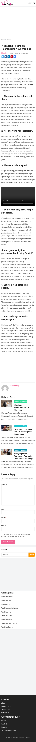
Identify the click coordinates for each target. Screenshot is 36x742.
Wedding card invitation (9, 608)
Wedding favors (6, 612)
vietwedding (14, 386)
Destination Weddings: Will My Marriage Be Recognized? (24, 431)
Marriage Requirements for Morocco (21, 407)
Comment (5, 484)
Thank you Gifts (6, 616)
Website (4, 526)
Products (4, 724)
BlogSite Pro (14, 738)
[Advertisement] (18, 574)
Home (3, 40)
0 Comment (24, 53)
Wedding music (6, 620)
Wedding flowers (7, 597)
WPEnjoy (27, 738)
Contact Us (5, 713)
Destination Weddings (20, 401)
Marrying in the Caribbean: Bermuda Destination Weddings (23, 456)
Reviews (4, 727)
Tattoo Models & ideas (8, 730)
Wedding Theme (7, 627)
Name (3, 509)
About (3, 703)
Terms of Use (5, 709)
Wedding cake (6, 601)
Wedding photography (9, 623)
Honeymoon (5, 604)
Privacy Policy (6, 706)
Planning (9, 40)
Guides (3, 721)
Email (3, 517)
